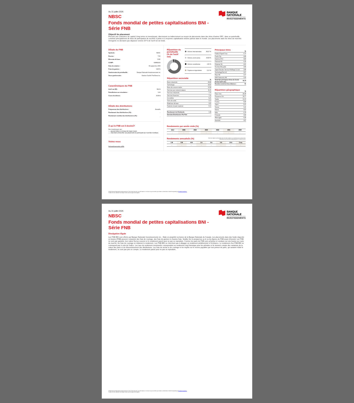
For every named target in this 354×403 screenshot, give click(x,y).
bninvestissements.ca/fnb (116, 146)
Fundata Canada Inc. (182, 191)
